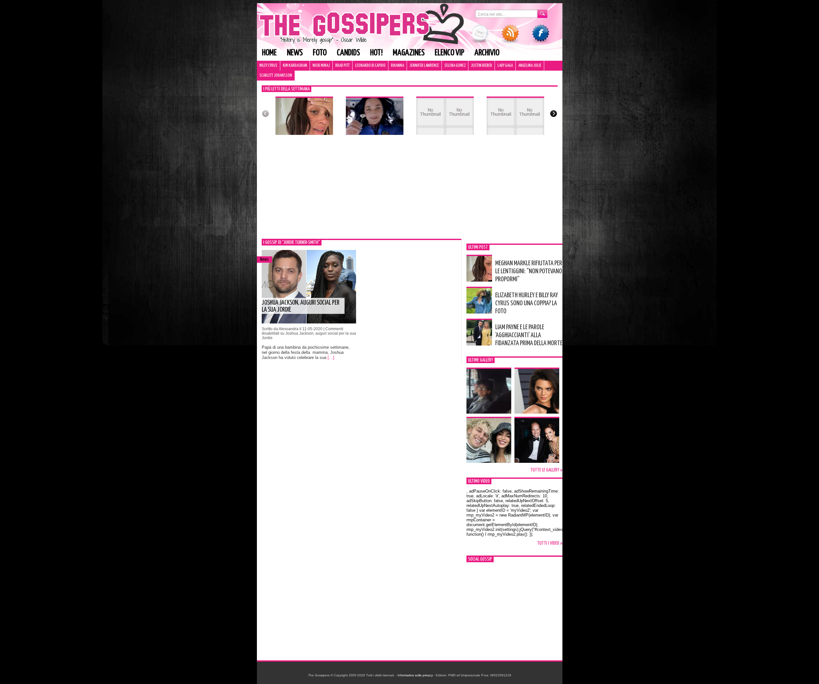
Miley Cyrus (268, 66)
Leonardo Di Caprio (370, 66)
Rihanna (397, 66)
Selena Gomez (454, 66)
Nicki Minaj (321, 66)
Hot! (376, 53)
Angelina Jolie (529, 66)
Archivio (486, 53)
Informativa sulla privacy (415, 675)
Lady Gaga (505, 66)
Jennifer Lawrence (424, 66)
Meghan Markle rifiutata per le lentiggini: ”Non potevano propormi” (528, 271)
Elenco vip (449, 53)
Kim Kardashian (295, 66)
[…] (331, 357)
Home (269, 53)
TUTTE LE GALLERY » (546, 470)
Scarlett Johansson (275, 76)
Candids (348, 53)
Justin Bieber (481, 66)
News (295, 53)
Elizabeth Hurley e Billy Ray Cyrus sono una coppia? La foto (526, 303)
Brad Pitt (342, 66)
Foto (320, 53)
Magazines (409, 53)
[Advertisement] (409, 191)
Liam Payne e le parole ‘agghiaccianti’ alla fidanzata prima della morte (528, 335)
